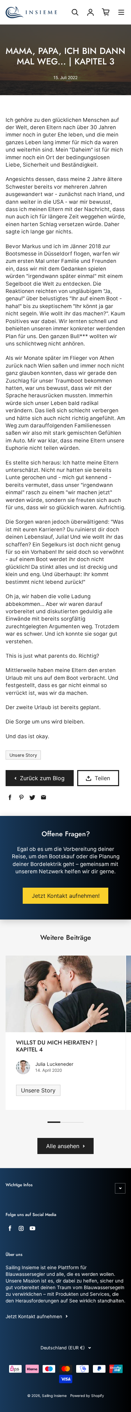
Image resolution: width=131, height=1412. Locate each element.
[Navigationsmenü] (121, 13)
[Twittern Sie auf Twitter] (32, 797)
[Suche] (75, 12)
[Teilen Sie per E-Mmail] (43, 797)
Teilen (102, 778)
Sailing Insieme (54, 1395)
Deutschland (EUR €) (63, 1347)
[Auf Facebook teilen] (10, 797)
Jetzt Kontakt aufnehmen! (66, 895)
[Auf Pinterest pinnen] (21, 797)
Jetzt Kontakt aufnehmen (34, 1316)
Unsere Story (23, 755)
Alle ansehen (62, 1145)
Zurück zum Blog (42, 778)
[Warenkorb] (106, 12)
